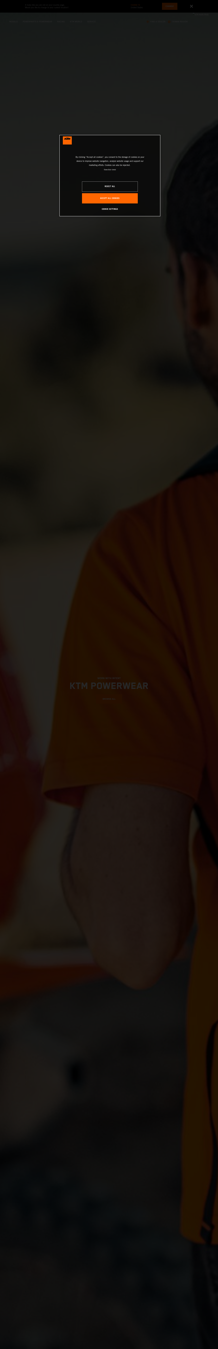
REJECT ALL (110, 187)
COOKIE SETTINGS (110, 209)
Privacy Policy (107, 169)
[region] (109, 175)
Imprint (114, 169)
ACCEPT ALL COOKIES (110, 198)
